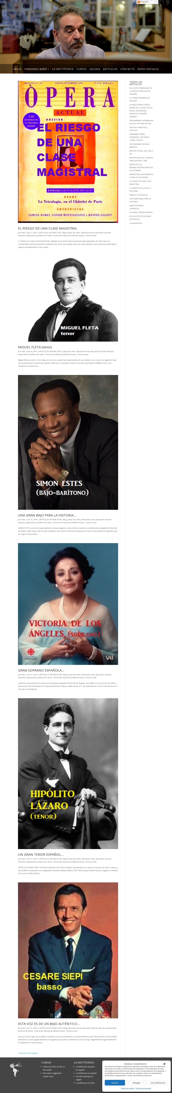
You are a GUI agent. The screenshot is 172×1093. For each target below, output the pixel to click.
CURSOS (81, 69)
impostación (31, 235)
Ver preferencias (158, 1082)
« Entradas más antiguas (28, 1053)
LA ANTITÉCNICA (63, 69)
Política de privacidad (143, 1088)
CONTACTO (127, 69)
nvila (23, 232)
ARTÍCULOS (110, 69)
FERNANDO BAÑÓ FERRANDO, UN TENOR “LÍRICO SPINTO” (139, 137)
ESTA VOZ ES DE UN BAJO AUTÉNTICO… (49, 1023)
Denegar (136, 1082)
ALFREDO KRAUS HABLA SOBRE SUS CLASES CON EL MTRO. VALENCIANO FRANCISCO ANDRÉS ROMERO (141, 110)
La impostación (135, 223)
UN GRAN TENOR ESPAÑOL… (41, 854)
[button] (164, 1064)
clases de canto (73, 232)
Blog (64, 232)
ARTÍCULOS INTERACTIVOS (50, 232)
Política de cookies (127, 1088)
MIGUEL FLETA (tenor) (35, 347)
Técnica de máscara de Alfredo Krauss (68, 235)
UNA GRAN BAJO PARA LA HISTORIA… (47, 515)
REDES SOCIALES (148, 69)
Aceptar (115, 1082)
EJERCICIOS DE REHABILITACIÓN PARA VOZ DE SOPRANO (141, 167)
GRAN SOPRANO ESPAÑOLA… (41, 670)
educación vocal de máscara (102, 351)
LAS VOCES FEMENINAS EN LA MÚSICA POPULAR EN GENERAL (140, 91)
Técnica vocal (90, 235)
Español (144, 2)
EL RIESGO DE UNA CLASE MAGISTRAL (47, 228)
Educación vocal (87, 232)
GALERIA (95, 69)
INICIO (17, 69)
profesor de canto (44, 235)
